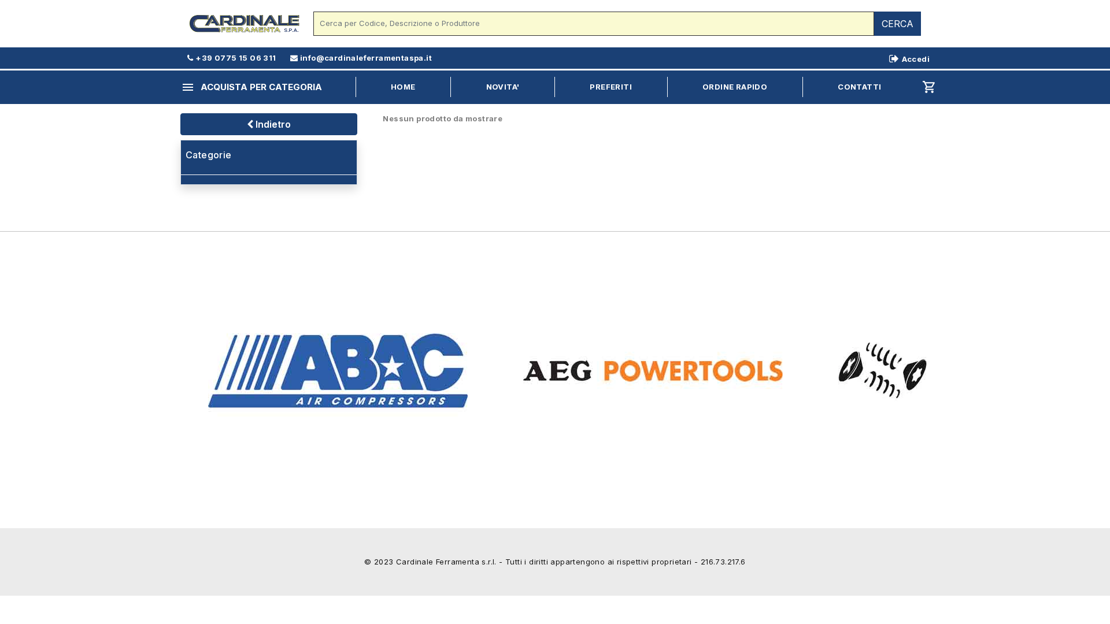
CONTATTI (859, 86)
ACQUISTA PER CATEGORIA (251, 87)
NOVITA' (503, 86)
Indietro (272, 124)
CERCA (897, 23)
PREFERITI (611, 86)
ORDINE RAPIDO (734, 86)
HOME (403, 86)
